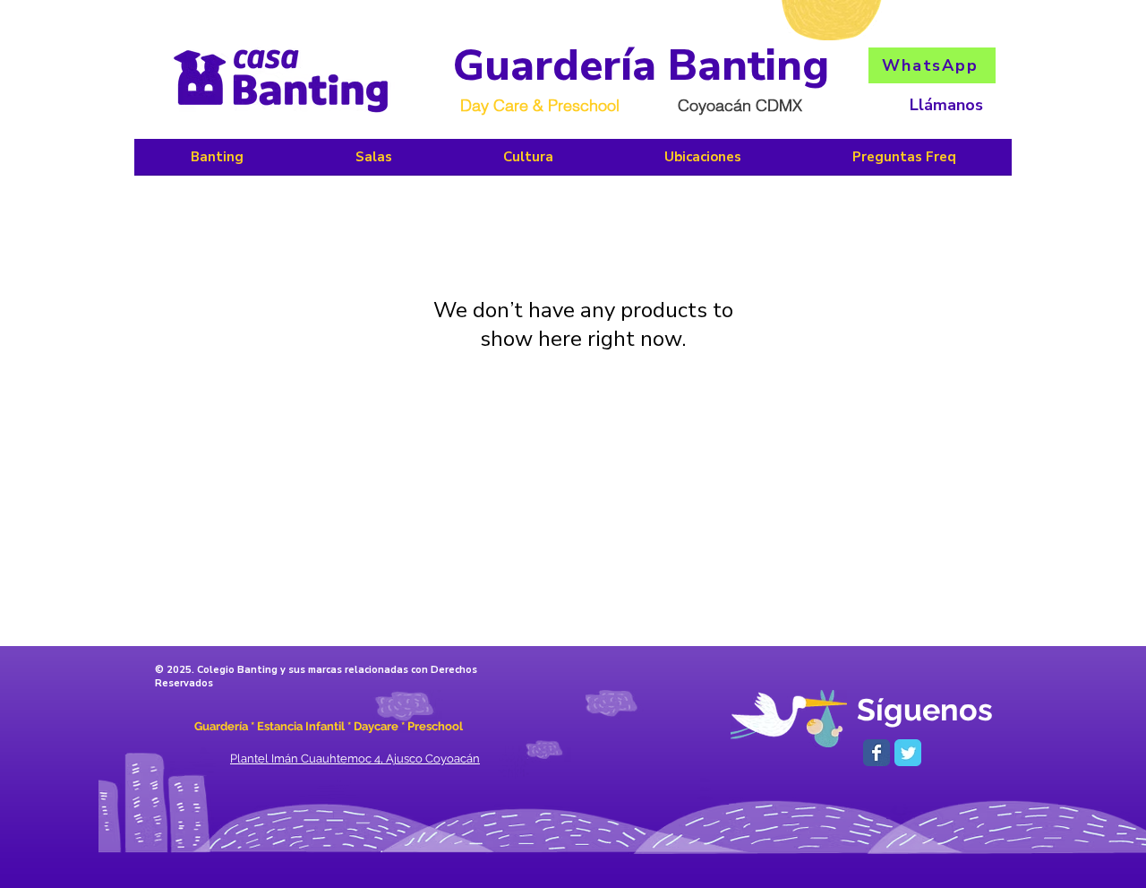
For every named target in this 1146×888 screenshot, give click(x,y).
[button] (528, 162)
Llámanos (946, 105)
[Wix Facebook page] (876, 752)
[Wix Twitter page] (907, 752)
